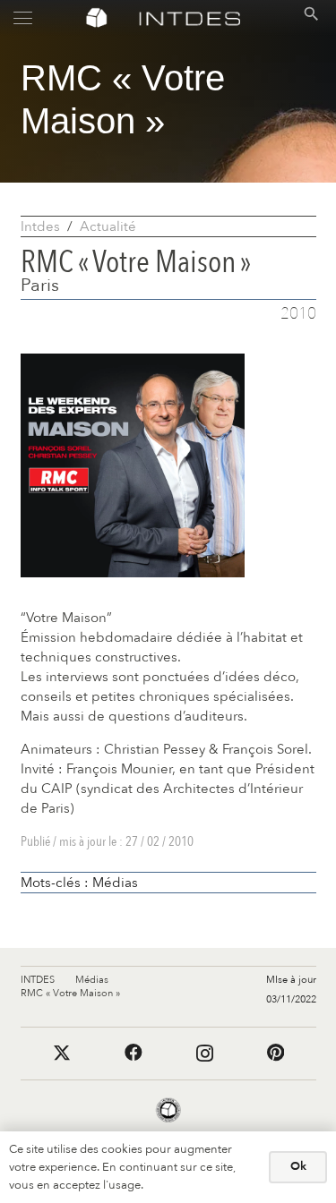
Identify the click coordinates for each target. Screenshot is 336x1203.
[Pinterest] (275, 1053)
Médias (115, 883)
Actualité (108, 226)
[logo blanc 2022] (96, 18)
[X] (62, 1053)
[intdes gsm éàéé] (189, 18)
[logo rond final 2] (168, 1110)
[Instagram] (204, 1053)
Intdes (40, 226)
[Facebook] (133, 1053)
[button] (23, 18)
